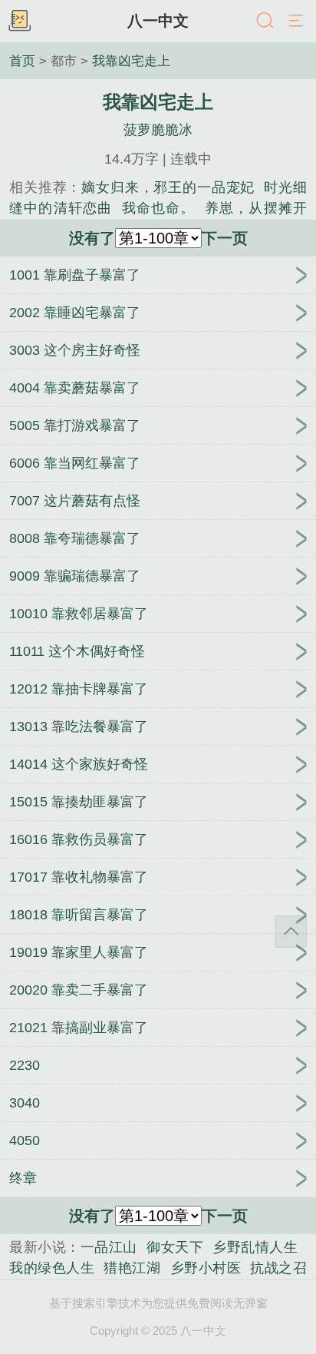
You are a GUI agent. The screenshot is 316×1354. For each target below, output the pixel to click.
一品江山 (109, 1247)
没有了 (92, 238)
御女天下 (174, 1247)
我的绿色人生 (51, 1268)
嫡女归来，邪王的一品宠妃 (168, 187)
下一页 (225, 238)
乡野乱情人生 (255, 1247)
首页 (22, 60)
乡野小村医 (206, 1268)
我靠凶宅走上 (131, 60)
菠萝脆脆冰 (158, 129)
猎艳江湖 (132, 1268)
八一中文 (158, 20)
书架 (19, 21)
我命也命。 (159, 208)
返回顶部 (291, 931)
